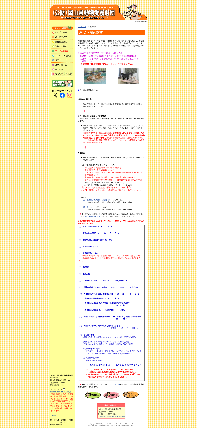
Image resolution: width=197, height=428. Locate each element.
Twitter (54, 415)
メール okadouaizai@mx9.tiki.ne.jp (111, 416)
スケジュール (114, 384)
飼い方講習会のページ (93, 216)
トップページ (82, 27)
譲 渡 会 (87, 207)
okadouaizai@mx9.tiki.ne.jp (60, 392)
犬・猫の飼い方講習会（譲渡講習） (97, 200)
